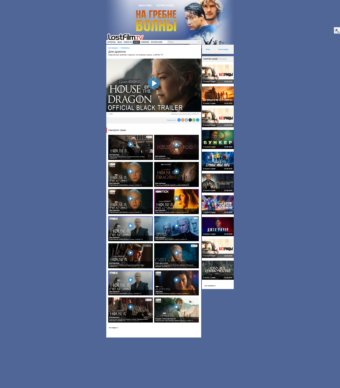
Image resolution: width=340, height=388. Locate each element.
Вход (208, 49)
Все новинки (209, 285)
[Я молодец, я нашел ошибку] (326, 31)
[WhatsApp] (194, 120)
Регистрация (223, 49)
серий (214, 59)
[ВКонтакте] (179, 120)
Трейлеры (125, 48)
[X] (190, 120)
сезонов (223, 59)
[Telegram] (186, 120)
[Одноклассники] (182, 120)
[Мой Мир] (197, 120)
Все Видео (113, 327)
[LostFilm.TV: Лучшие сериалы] (126, 36)
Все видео (113, 48)
